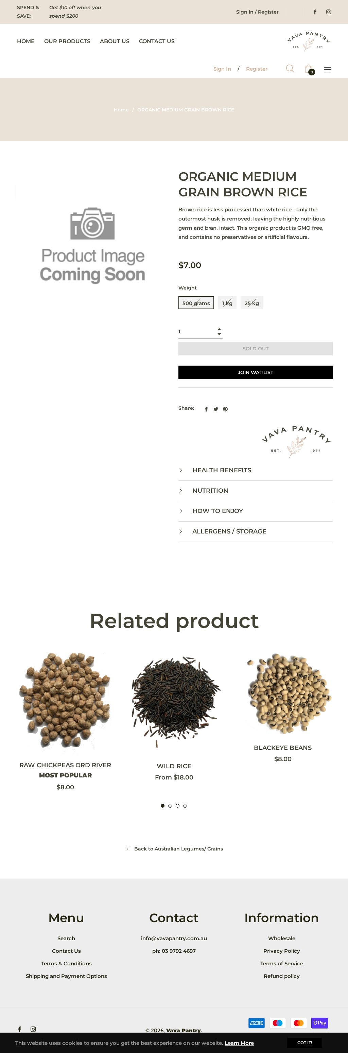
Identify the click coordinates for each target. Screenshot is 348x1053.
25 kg (252, 303)
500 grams (196, 303)
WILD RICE (174, 766)
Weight (187, 288)
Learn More (239, 1043)
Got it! (304, 1042)
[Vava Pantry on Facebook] (314, 12)
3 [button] (177, 806)
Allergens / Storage (228, 531)
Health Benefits (221, 470)
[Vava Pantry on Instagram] (328, 12)
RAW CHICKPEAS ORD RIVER (65, 770)
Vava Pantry (183, 1030)
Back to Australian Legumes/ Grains (178, 849)
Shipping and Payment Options (66, 976)
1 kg (227, 303)
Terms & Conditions (66, 963)
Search (66, 938)
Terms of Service (281, 963)
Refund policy (282, 976)
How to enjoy (217, 511)
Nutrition (209, 490)
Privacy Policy (281, 951)
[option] (65, 729)
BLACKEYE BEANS (283, 748)
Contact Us (66, 951)
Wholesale (281, 938)
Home (121, 110)
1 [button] (162, 806)
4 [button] (185, 806)
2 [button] (170, 806)
